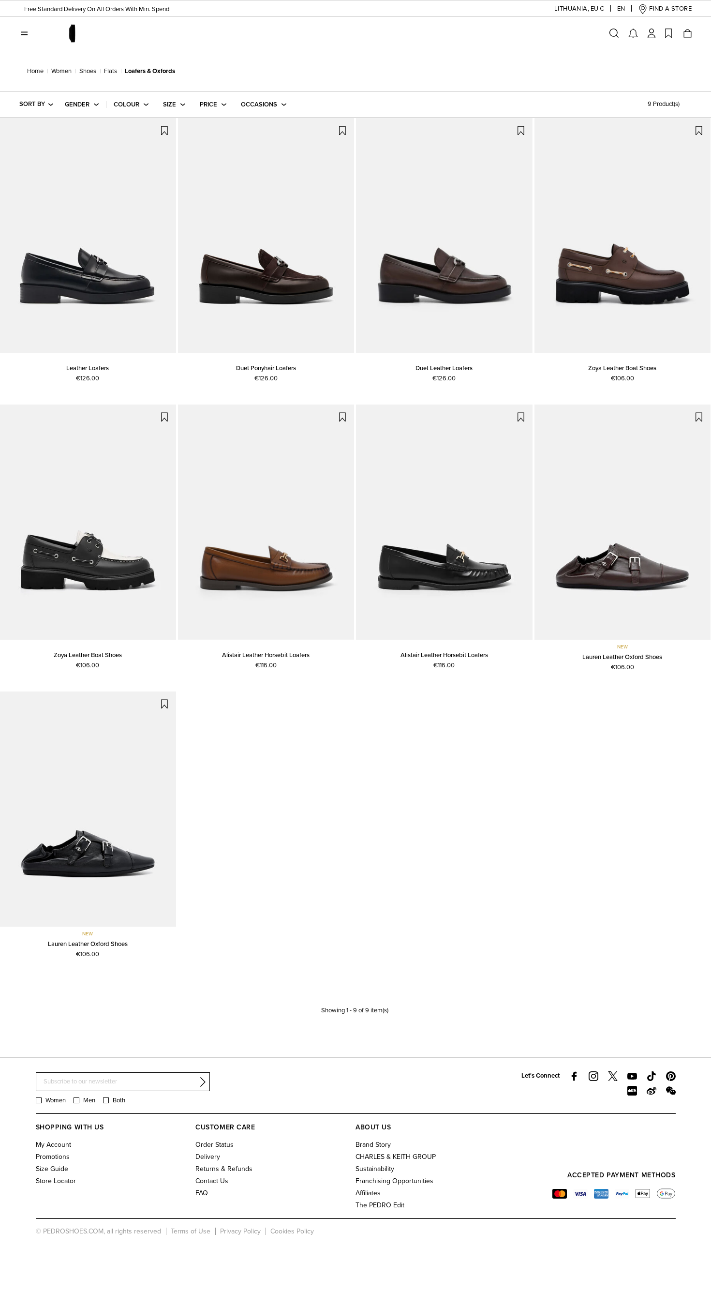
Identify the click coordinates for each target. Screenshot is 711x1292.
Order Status (214, 1145)
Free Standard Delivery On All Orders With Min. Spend (96, 9)
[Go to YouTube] (632, 1076)
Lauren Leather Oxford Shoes (622, 657)
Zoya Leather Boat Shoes (622, 368)
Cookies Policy (292, 1231)
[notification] (633, 33)
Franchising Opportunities (394, 1181)
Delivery (207, 1157)
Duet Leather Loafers (444, 368)
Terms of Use (190, 1231)
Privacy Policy (240, 1231)
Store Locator (56, 1181)
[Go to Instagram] (593, 1076)
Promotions (53, 1157)
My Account (53, 1145)
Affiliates (368, 1193)
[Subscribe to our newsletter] (202, 1082)
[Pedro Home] (71, 33)
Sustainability (375, 1169)
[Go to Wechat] (671, 1091)
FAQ (201, 1193)
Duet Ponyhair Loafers (266, 368)
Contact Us (211, 1181)
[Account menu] (651, 33)
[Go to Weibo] (651, 1091)
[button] (571, 9)
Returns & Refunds (223, 1169)
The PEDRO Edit (380, 1205)
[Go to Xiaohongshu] (632, 1091)
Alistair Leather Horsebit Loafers (266, 655)
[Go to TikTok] (651, 1076)
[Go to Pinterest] (671, 1076)
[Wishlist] (668, 33)
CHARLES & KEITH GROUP (396, 1157)
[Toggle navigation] (24, 33)
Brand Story (373, 1145)
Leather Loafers (87, 368)
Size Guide (52, 1169)
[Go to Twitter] (613, 1076)
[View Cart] (687, 33)
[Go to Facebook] (574, 1076)
